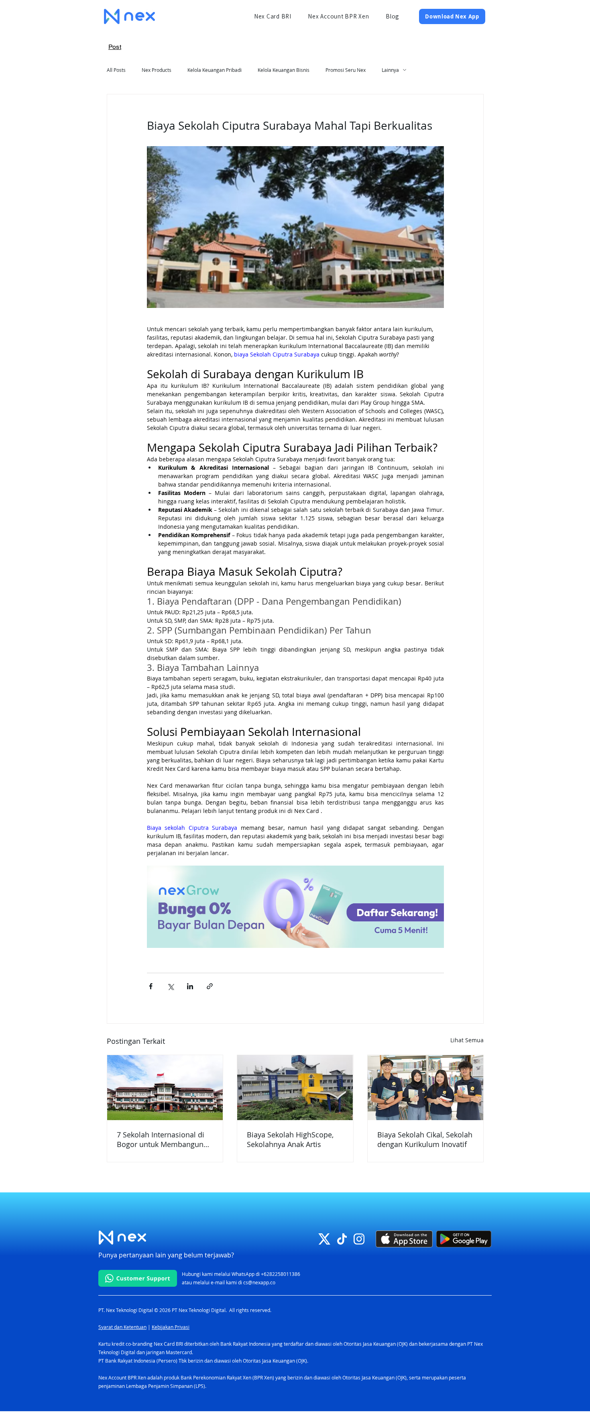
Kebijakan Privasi (170, 1327)
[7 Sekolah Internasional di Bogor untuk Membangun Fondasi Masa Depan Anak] (165, 1087)
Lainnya (390, 70)
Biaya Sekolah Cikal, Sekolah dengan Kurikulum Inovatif (424, 1139)
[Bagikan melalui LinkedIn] (190, 986)
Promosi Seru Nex (346, 70)
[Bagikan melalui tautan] (210, 986)
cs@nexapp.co (259, 1282)
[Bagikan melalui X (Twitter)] (170, 986)
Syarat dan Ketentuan (122, 1327)
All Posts (116, 70)
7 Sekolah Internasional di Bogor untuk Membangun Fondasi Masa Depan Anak (161, 1139)
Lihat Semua (467, 1040)
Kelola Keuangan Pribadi (214, 70)
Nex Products (156, 70)
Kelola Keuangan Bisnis (283, 70)
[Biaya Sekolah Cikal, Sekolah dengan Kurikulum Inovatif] (425, 1087)
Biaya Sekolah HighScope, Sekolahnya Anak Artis (290, 1139)
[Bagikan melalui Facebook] (151, 986)
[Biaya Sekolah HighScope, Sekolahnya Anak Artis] (295, 1087)
